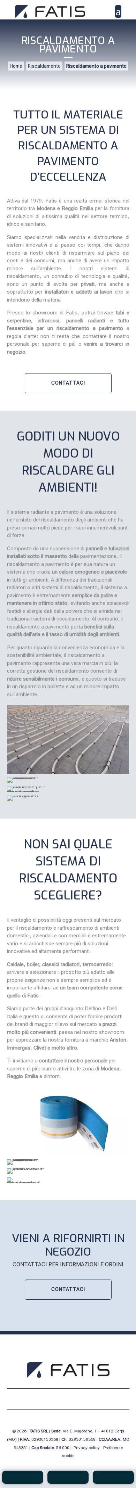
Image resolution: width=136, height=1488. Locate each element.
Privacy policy (87, 1447)
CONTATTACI (68, 383)
